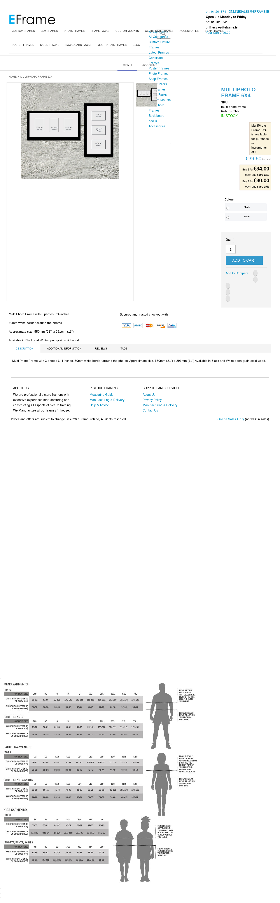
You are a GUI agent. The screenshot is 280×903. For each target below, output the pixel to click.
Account (149, 65)
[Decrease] (233, 238)
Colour (229, 199)
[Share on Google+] (228, 292)
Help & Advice (99, 405)
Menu (127, 65)
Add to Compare (237, 273)
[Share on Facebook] (255, 273)
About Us (149, 394)
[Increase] (233, 242)
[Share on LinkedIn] (228, 286)
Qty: (228, 239)
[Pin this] (228, 298)
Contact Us (150, 410)
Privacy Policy (152, 399)
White (247, 216)
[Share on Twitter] (255, 279)
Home (13, 76)
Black (247, 207)
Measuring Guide (102, 394)
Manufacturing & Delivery (107, 399)
